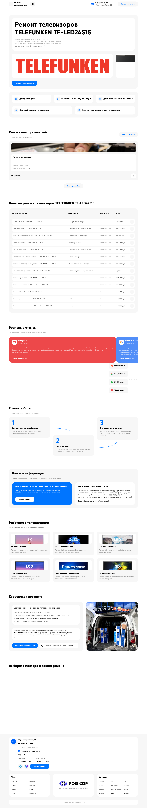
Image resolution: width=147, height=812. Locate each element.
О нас (13, 793)
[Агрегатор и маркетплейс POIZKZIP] (73, 785)
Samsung (114, 781)
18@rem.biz (22, 755)
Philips (101, 781)
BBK (112, 793)
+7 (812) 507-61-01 (101, 3)
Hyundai (127, 793)
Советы (13, 785)
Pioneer (126, 785)
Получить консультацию (24, 83)
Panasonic (115, 785)
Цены (31, 789)
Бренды (32, 781)
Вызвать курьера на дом (25, 645)
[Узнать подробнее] (133, 175)
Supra (126, 789)
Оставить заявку (24, 499)
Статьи (13, 789)
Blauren (101, 793)
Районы (32, 785)
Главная (14, 781)
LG (125, 781)
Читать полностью (19, 359)
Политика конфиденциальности (73, 802)
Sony (101, 785)
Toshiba (101, 789)
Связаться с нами (128, 4)
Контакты (33, 793)
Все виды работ (128, 134)
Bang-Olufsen (116, 789)
